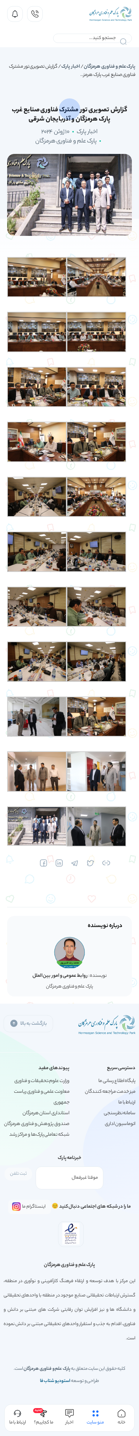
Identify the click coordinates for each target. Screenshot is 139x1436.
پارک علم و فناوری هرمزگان (109, 67)
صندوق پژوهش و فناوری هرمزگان (37, 1124)
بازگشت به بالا (33, 1024)
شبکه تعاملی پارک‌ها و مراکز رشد (39, 1135)
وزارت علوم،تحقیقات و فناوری (42, 1081)
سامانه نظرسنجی (120, 1113)
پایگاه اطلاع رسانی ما (116, 1081)
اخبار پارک (70, 67)
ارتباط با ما (126, 1102)
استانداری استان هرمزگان (46, 1113)
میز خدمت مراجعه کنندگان (110, 1092)
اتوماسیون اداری (120, 1124)
